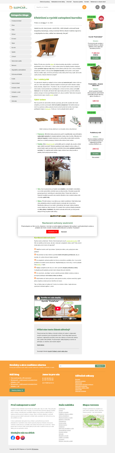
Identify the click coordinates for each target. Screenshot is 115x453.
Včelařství (61, 427)
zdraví (13, 34)
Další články (40, 345)
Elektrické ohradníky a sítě (66, 428)
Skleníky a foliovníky (64, 419)
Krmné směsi (62, 423)
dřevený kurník (50, 144)
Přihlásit (99, 366)
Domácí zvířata (63, 432)
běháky (39, 264)
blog (44, 23)
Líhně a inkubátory (64, 416)
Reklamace (78, 383)
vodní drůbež (16, 83)
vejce (13, 43)
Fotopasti (61, 439)
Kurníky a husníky (64, 412)
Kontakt (86, 2)
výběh (13, 52)
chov (13, 25)
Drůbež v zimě (16, 92)
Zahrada (14, 101)
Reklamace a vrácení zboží (98, 2)
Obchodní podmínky (81, 386)
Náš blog (14, 375)
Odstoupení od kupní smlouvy (84, 384)
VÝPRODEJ (62, 409)
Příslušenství (62, 421)
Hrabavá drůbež (16, 21)
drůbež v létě (16, 87)
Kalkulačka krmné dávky (58, 2)
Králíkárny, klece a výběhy (66, 414)
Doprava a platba (78, 2)
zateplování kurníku (71, 241)
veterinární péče (17, 61)
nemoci (14, 65)
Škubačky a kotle (63, 436)
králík (13, 79)
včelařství (15, 96)
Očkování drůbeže (80, 391)
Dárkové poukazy (45, 2)
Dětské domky (63, 425)
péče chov (64, 351)
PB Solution (35, 449)
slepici (52, 64)
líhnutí (14, 56)
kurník (14, 47)
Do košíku (95, 58)
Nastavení (64, 231)
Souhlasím (51, 231)
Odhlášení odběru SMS (82, 388)
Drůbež (61, 410)
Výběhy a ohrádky (64, 437)
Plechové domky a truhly (66, 418)
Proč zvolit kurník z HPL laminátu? (21, 378)
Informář (69, 2)
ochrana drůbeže (17, 74)
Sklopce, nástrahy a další (66, 441)
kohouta (48, 109)
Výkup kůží (78, 389)
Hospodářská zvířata (65, 430)
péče (13, 30)
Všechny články (16, 390)
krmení (14, 38)
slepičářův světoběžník (19, 70)
